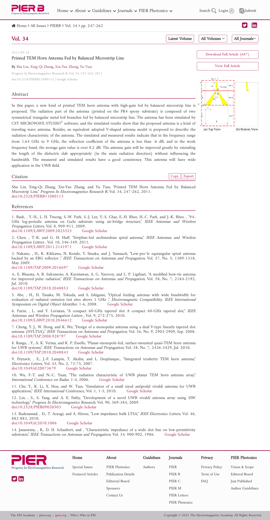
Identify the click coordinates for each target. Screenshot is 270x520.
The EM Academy (23, 515)
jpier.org (60, 515)
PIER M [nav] (175, 488)
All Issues (38, 26)
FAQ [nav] (204, 481)
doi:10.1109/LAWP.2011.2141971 (42, 247)
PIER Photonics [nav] (153, 11)
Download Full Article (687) (227, 54)
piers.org (45, 515)
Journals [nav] (125, 11)
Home (22, 26)
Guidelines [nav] (101, 11)
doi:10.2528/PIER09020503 (36, 407)
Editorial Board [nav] (118, 481)
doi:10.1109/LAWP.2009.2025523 (42, 231)
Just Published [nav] (241, 481)
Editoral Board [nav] (242, 474)
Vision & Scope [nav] (242, 467)
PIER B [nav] (174, 474)
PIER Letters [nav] (178, 495)
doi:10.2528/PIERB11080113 (33, 79)
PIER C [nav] (174, 481)
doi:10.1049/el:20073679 (34, 368)
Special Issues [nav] (82, 467)
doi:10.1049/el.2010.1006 (34, 423)
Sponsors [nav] (113, 488)
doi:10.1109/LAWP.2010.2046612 (42, 320)
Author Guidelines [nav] (244, 488)
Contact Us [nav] (114, 495)
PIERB (55, 26)
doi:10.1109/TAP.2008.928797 (39, 336)
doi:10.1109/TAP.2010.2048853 (40, 288)
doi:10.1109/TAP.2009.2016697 (40, 267)
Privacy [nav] (207, 458)
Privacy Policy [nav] (211, 467)
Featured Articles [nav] (85, 474)
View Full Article (227, 66)
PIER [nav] (173, 467)
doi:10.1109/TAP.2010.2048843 (40, 352)
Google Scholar (67, 79)
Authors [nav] (149, 467)
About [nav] (80, 11)
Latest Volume (180, 38)
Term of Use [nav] (210, 474)
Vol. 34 (71, 26)
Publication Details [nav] (120, 474)
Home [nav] (62, 11)
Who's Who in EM (83, 515)
